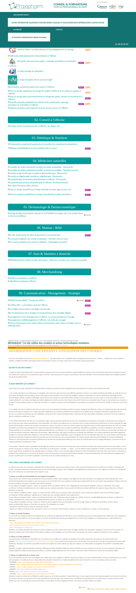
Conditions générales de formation (29, 341)
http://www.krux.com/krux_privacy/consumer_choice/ (27, 525)
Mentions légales (47, 341)
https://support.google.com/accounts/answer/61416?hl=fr (36, 567)
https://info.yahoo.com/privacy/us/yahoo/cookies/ (32, 571)
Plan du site (56, 341)
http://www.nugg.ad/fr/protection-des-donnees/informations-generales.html (34, 523)
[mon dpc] (107, 8)
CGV (41, 341)
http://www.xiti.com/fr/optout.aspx (21, 527)
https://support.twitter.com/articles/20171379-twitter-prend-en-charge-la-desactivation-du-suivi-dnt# (49, 564)
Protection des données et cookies (69, 341)
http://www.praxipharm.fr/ (41, 358)
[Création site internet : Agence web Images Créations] (107, 589)
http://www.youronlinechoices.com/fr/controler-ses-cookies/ (35, 541)
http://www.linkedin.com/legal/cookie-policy (31, 569)
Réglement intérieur (14, 341)
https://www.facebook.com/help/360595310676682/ (35, 562)
